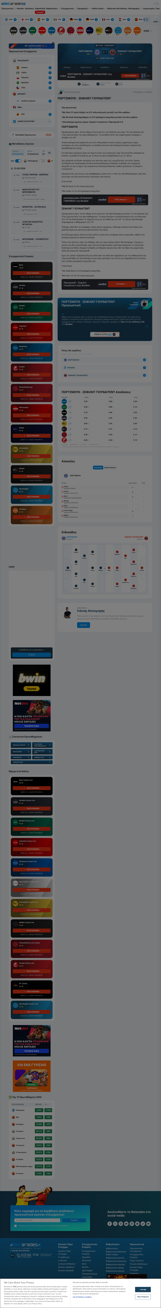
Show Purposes (143, 1297)
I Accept (143, 1289)
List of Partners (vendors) (82, 1297)
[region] (80, 1293)
